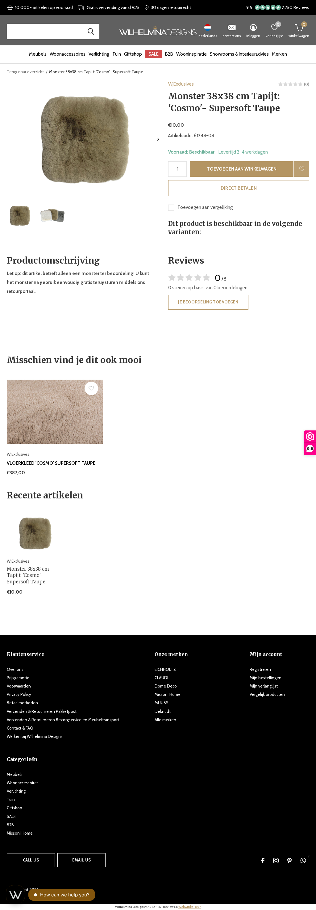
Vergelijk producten (267, 694)
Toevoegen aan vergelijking (205, 207)
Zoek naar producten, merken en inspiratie (90, 31)
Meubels (38, 54)
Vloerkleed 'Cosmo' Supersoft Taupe (51, 463)
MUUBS (161, 702)
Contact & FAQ (20, 728)
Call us (31, 859)
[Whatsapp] (303, 860)
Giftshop (133, 54)
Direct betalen (239, 188)
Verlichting (99, 54)
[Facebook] (262, 860)
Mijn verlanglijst (264, 686)
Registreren (260, 669)
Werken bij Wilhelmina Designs (35, 736)
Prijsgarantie (18, 677)
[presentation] (158, 139)
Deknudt (163, 711)
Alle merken (165, 719)
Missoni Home (168, 694)
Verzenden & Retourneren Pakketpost (42, 711)
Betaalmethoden (22, 702)
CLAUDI (161, 677)
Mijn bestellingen (265, 677)
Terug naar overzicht (25, 71)
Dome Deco (166, 686)
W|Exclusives (181, 84)
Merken (279, 54)
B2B (169, 54)
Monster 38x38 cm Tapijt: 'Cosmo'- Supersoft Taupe (28, 575)
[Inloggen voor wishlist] (301, 169)
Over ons (15, 669)
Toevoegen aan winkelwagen (242, 169)
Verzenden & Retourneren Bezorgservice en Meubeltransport (63, 719)
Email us (81, 859)
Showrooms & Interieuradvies (239, 54)
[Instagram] (276, 860)
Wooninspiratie (191, 54)
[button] (20, 215)
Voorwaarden (19, 686)
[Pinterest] (289, 860)
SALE (153, 54)
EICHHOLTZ (165, 669)
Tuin (116, 54)
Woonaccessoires (67, 54)
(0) (306, 84)
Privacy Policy (19, 694)
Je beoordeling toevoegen (208, 301)
